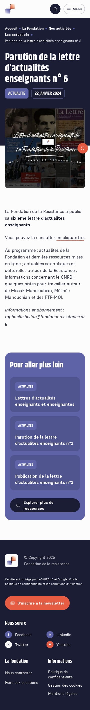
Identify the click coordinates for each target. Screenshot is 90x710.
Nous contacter (18, 672)
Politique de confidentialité (60, 674)
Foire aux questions (21, 682)
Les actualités (17, 34)
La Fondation (33, 28)
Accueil (11, 28)
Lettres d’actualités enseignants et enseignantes (44, 395)
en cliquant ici (70, 237)
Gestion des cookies (65, 685)
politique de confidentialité (23, 584)
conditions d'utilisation (66, 584)
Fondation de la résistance (47, 563)
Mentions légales (63, 693)
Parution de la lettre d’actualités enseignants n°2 (44, 434)
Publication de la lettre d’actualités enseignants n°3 (44, 473)
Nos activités (60, 28)
